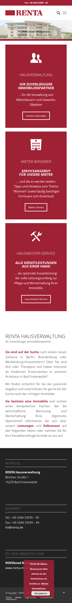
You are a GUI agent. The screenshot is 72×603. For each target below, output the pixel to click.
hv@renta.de (14, 527)
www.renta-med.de (18, 568)
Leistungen (25, 426)
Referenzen (52, 426)
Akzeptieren (40, 593)
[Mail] (64, 592)
